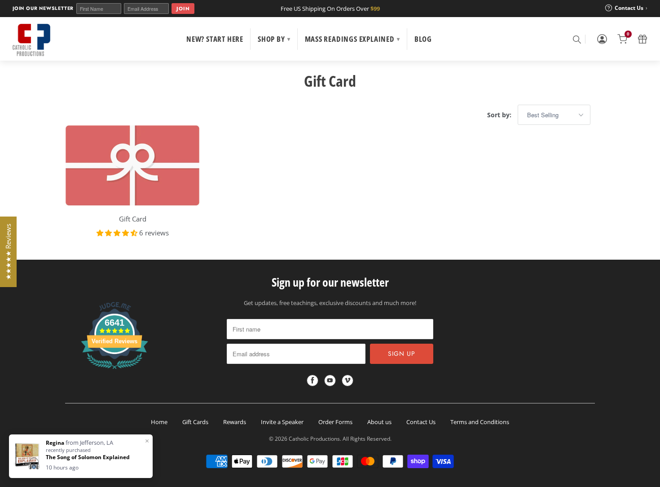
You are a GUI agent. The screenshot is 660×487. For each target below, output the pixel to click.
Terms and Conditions (479, 422)
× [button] (147, 440)
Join (182, 8)
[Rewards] (642, 39)
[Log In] (602, 39)
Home (159, 422)
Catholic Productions (314, 439)
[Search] (576, 39)
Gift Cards (195, 422)
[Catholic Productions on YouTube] (330, 380)
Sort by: (500, 115)
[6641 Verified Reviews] (114, 371)
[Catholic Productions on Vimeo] (347, 380)
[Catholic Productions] (31, 40)
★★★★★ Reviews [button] (8, 252)
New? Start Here (214, 39)
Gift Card (330, 81)
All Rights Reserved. (367, 439)
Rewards (234, 422)
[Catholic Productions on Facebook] (312, 380)
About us (379, 422)
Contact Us (421, 422)
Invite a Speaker (282, 422)
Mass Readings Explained (352, 39)
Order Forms (335, 422)
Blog (423, 39)
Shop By (274, 39)
